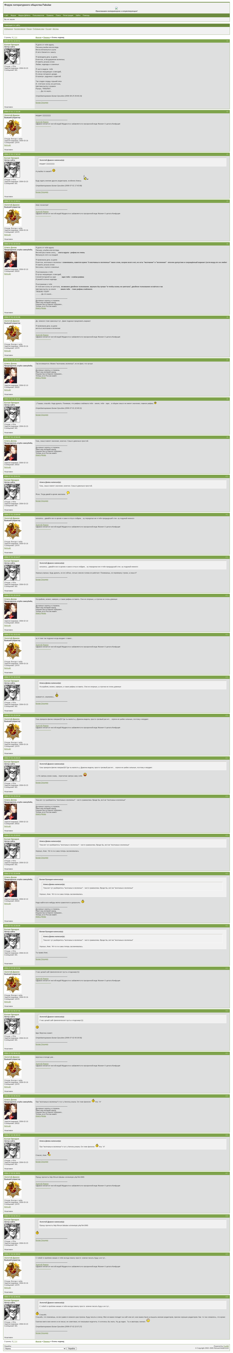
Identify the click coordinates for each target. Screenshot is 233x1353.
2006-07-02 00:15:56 (12, 968)
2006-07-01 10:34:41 (12, 41)
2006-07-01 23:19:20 (12, 595)
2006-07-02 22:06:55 (12, 1297)
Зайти (78, 15)
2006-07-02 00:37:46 (12, 1011)
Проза (29, 29)
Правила (49, 15)
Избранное (8, 29)
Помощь (86, 15)
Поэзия (48, 29)
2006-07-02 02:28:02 (12, 1254)
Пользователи (38, 15)
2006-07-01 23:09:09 (12, 514)
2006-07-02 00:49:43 (12, 1135)
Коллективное (19, 29)
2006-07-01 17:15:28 (12, 112)
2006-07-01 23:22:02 (12, 677)
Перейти (7, 1346)
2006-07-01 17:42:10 (12, 154)
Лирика (46, 37)
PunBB (226, 1346)
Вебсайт (7, 145)
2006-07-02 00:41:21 (12, 1053)
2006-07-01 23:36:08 (12, 926)
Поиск (58, 15)
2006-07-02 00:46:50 (12, 1096)
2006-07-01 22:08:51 (12, 201)
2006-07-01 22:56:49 (12, 437)
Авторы (56, 29)
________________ (43, 126)
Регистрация (68, 15)
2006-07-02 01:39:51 (12, 1173)
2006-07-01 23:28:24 (12, 758)
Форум (13, 15)
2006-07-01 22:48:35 (12, 399)
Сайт (6, 15)
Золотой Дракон (11, 115)
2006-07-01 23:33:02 (12, 835)
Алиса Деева (10, 247)
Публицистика (38, 29)
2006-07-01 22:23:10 (12, 244)
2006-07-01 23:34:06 (12, 873)
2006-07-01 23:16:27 (12, 557)
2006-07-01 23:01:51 (12, 476)
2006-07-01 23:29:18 (12, 796)
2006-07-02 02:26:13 (12, 1216)
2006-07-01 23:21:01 (12, 634)
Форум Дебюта (24, 15)
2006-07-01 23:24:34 (12, 715)
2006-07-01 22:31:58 (12, 317)
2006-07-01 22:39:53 (12, 360)
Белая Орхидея (11, 45)
